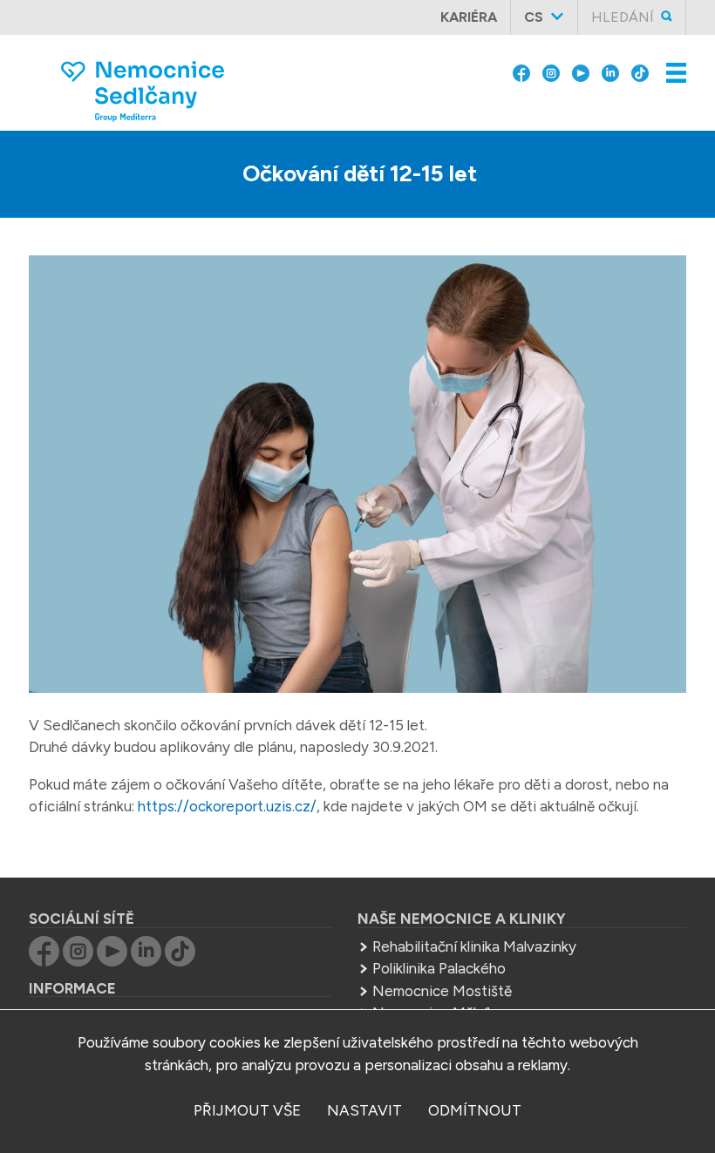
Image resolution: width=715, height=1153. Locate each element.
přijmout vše (247, 1110)
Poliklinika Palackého (439, 968)
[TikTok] (640, 71)
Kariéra (468, 17)
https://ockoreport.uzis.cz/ (227, 806)
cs (533, 17)
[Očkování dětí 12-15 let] (357, 477)
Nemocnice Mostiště (442, 991)
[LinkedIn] (610, 71)
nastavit (364, 1110)
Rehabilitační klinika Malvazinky (474, 946)
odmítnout (474, 1110)
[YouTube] (580, 71)
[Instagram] (551, 71)
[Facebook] (521, 71)
